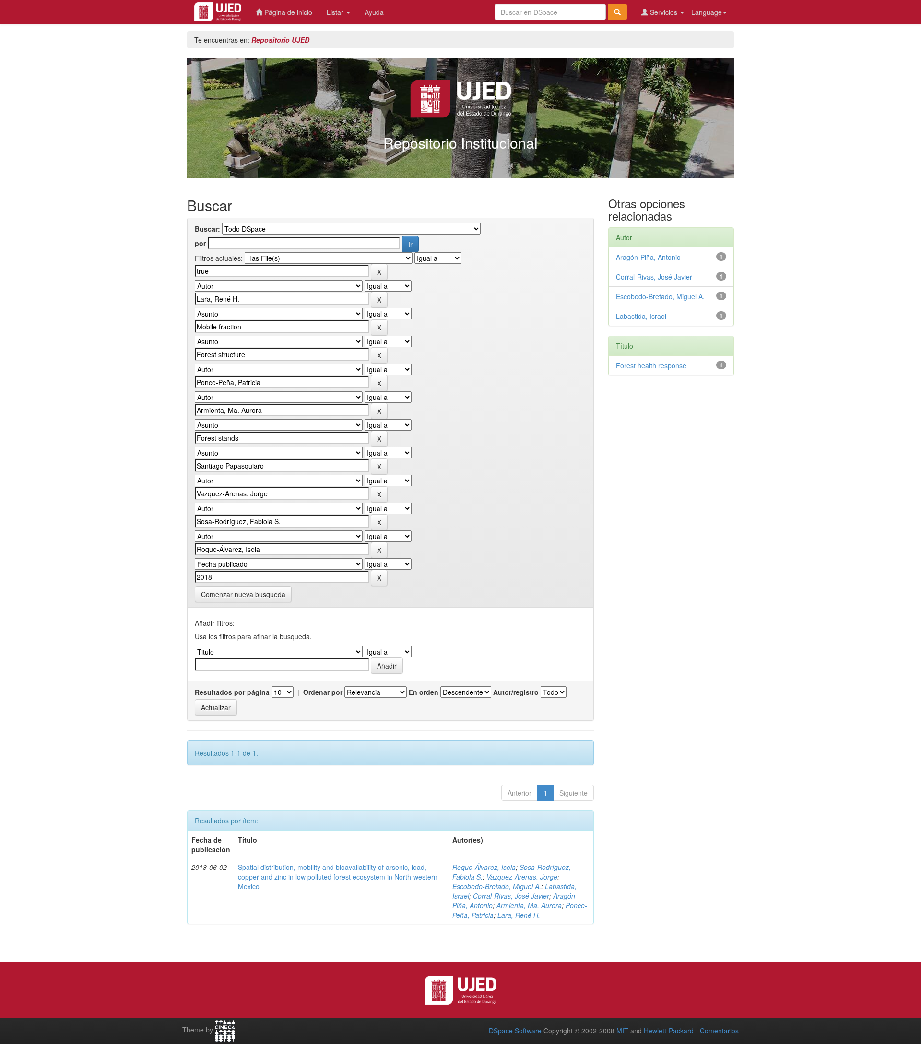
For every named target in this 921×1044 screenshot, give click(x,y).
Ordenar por (322, 692)
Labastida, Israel (641, 316)
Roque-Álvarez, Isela (484, 867)
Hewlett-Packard (669, 1030)
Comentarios (719, 1030)
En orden (423, 692)
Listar (336, 12)
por (200, 243)
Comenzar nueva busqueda (243, 594)
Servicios (663, 12)
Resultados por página (232, 692)
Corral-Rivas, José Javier (511, 896)
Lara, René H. (518, 915)
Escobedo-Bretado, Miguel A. (496, 886)
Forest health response (651, 365)
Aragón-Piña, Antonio (648, 257)
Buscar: (207, 229)
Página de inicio (287, 12)
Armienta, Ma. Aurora (529, 905)
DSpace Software (515, 1030)
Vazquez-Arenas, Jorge (521, 876)
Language (706, 12)
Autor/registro (516, 692)
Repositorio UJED (280, 40)
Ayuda (374, 12)
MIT (622, 1030)
